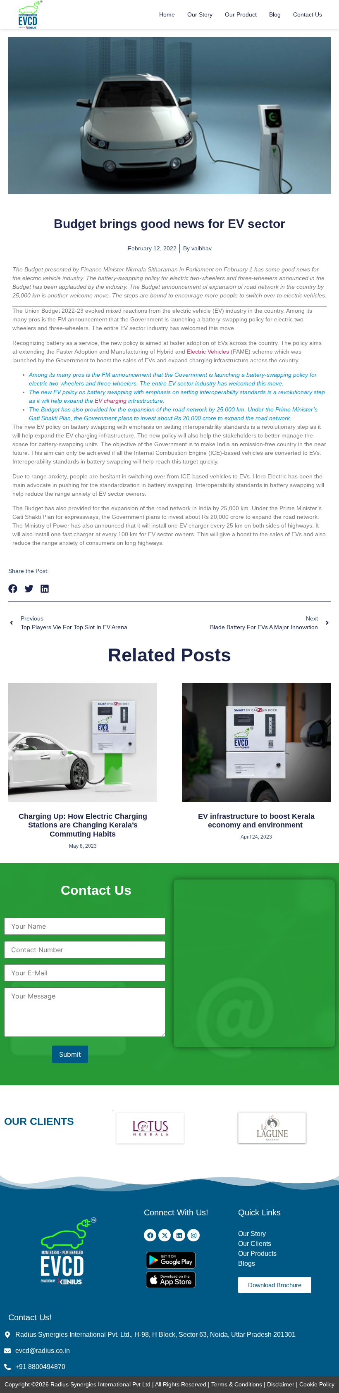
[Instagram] (193, 1235)
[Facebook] (150, 1235)
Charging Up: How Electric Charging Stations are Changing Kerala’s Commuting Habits (83, 825)
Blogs (247, 1263)
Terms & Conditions (236, 1384)
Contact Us (307, 14)
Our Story (199, 14)
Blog (275, 14)
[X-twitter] (164, 1235)
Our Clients (254, 1243)
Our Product (241, 14)
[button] (13, 588)
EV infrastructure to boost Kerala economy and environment (256, 821)
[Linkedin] (179, 1235)
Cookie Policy (316, 1384)
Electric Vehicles (208, 351)
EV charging (111, 400)
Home (167, 14)
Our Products (257, 1253)
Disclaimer (281, 1384)
